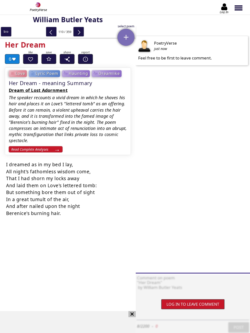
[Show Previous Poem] (51, 31)
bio (6, 31)
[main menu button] (241, 7)
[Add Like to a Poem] (30, 59)
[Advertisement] (63, 322)
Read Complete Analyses (29, 149)
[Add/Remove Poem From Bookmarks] (49, 59)
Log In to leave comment (193, 304)
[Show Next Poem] (78, 31)
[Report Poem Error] (85, 59)
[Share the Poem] (67, 59)
